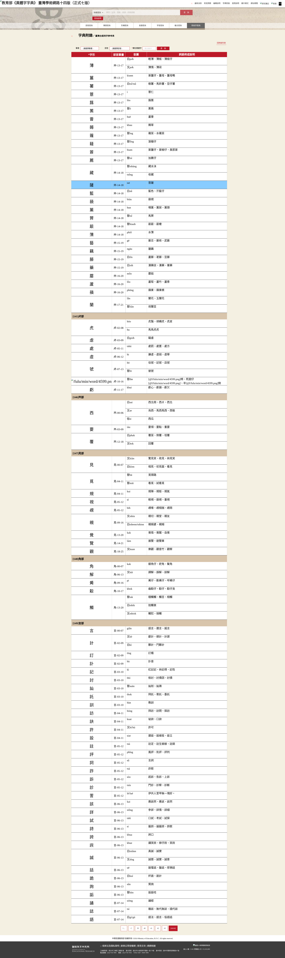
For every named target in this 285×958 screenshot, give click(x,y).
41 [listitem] (151, 928)
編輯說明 (216, 3)
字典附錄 (226, 3)
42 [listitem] (158, 928)
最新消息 (198, 3)
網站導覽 (254, 3)
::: (191, 3)
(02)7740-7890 (111, 953)
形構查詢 (124, 25)
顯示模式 (244, 3)
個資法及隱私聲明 (110, 946)
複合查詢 (178, 25)
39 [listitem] (138, 928)
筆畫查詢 (106, 25)
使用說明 (235, 3)
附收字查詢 (195, 25)
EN (280, 3)
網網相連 (151, 946)
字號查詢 (160, 25)
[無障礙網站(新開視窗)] (201, 945)
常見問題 (207, 3)
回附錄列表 (221, 43)
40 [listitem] (145, 928)
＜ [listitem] (131, 928)
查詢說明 (97, 18)
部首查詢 (89, 25)
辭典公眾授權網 (128, 946)
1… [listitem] (124, 928)
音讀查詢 (142, 25)
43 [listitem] (165, 928)
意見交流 (141, 946)
